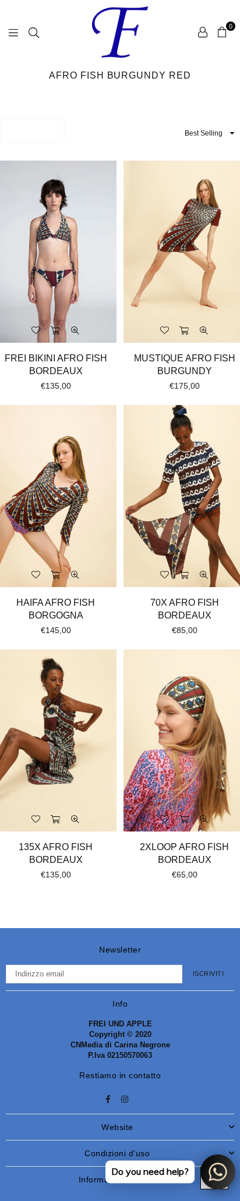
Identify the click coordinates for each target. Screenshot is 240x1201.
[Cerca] (33, 32)
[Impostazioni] (203, 32)
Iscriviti (208, 973)
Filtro (36, 130)
